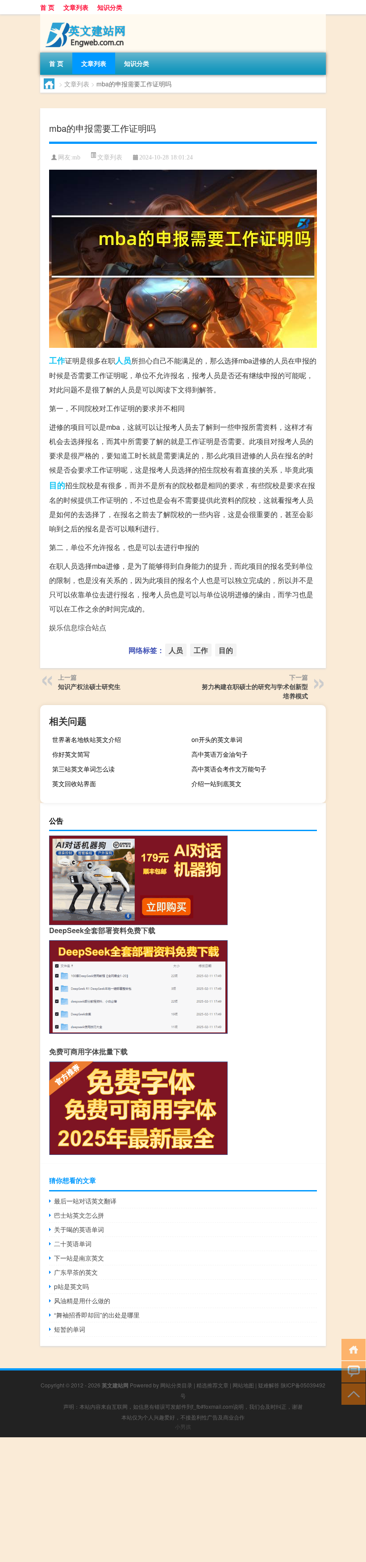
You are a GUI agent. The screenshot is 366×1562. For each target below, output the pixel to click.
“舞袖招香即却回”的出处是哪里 (97, 1314)
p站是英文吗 (71, 1286)
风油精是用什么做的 (82, 1300)
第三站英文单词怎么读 (83, 768)
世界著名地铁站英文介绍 (86, 739)
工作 (57, 360)
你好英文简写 (71, 754)
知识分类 (109, 7)
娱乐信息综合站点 (77, 627)
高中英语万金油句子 (219, 754)
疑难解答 (268, 1385)
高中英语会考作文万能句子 (228, 768)
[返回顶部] (351, 1393)
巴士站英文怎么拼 (79, 1215)
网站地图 (243, 1385)
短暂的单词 (69, 1329)
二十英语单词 (73, 1243)
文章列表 (75, 7)
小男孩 (183, 1426)
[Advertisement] (183, 1499)
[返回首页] (351, 1349)
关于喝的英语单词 (79, 1229)
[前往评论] (351, 1371)
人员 (123, 360)
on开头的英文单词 (216, 739)
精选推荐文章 (212, 1385)
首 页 (47, 7)
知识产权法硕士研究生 (89, 686)
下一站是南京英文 (79, 1257)
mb (76, 157)
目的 (57, 485)
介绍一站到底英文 (216, 783)
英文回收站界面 (74, 783)
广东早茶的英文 (76, 1272)
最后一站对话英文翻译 (85, 1200)
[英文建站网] (87, 17)
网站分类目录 (176, 1385)
